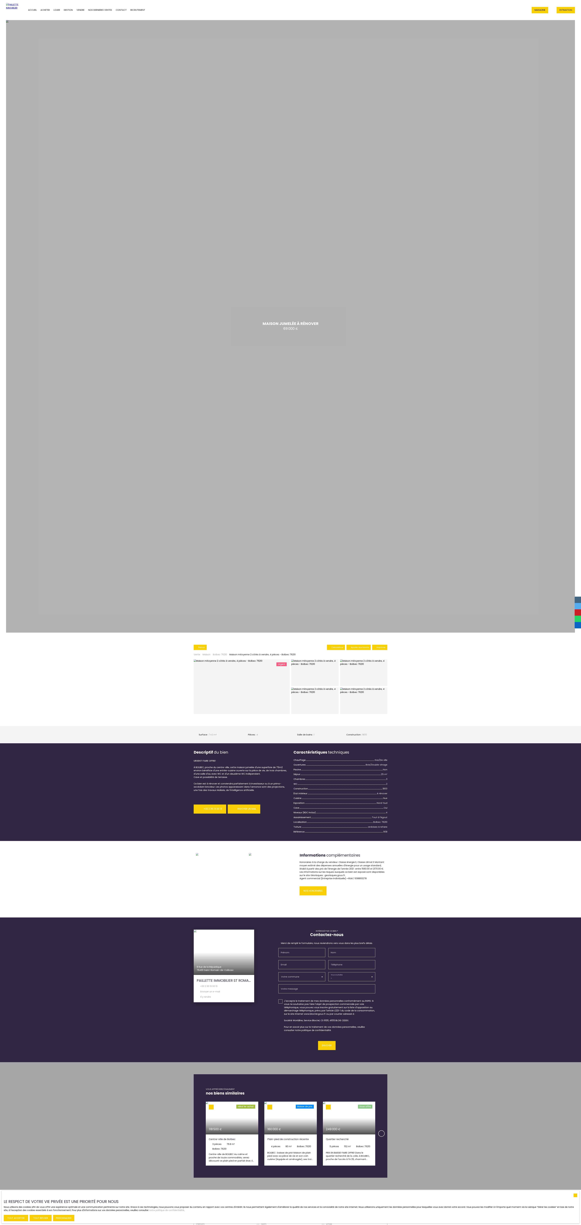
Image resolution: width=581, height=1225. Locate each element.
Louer (57, 9)
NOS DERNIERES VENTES (100, 9)
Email (284, 964)
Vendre (80, 9)
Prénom (285, 952)
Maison (206, 654)
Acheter (45, 9)
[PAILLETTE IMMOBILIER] (11, 10)
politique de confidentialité (316, 1030)
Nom (333, 952)
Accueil (32, 9)
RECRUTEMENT (137, 9)
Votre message (289, 988)
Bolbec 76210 (220, 654)
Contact (121, 9)
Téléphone (336, 964)
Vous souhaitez (337, 975)
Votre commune (290, 976)
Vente (197, 654)
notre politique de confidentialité (166, 1210)
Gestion (68, 9)
